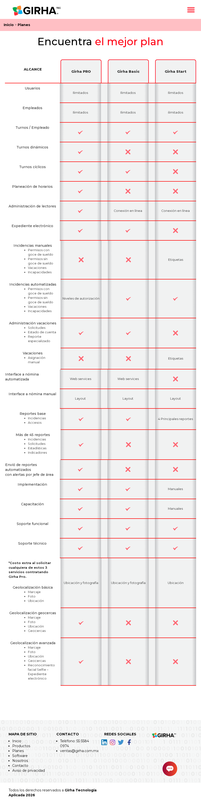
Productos (21, 746)
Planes (24, 25)
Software (20, 756)
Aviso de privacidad (28, 770)
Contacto (20, 765)
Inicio (9, 25)
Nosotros (20, 760)
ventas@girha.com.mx (79, 751)
